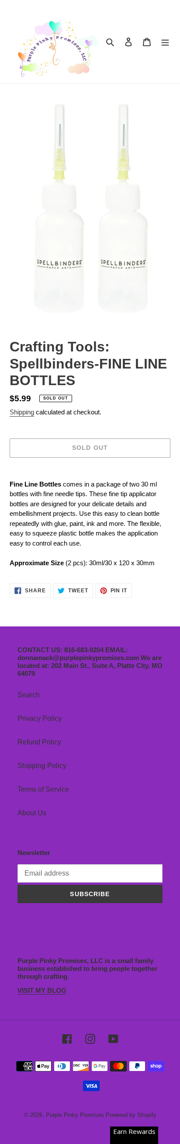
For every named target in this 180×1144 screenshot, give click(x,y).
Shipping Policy (41, 765)
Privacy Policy (39, 718)
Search (28, 695)
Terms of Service (43, 789)
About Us (31, 813)
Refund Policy (39, 742)
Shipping (22, 412)
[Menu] (165, 42)
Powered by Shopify (131, 1115)
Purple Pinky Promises (76, 1115)
